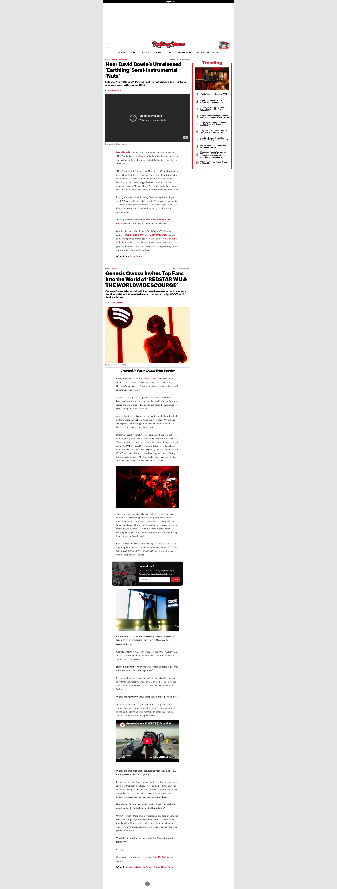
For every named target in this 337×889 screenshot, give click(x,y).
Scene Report (184, 52)
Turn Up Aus (159, 857)
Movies (159, 52)
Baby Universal (158, 235)
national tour (148, 378)
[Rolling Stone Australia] (168, 46)
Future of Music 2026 (207, 52)
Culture (146, 52)
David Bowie (123, 152)
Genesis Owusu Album (156, 867)
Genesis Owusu (137, 867)
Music (133, 52)
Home (107, 59)
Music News (124, 59)
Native (171, 867)
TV (170, 52)
